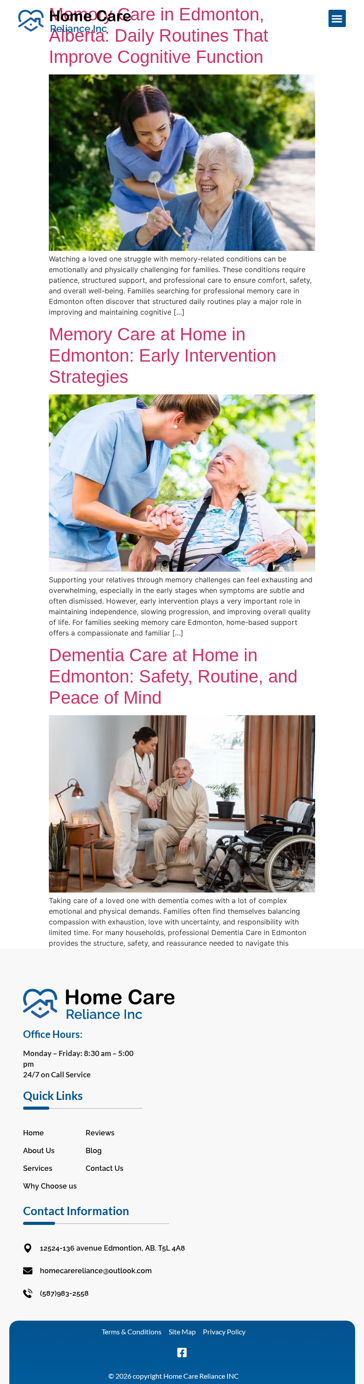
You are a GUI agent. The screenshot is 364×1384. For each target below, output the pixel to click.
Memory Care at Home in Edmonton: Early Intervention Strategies (162, 355)
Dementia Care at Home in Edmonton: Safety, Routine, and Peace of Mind (173, 676)
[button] (337, 18)
